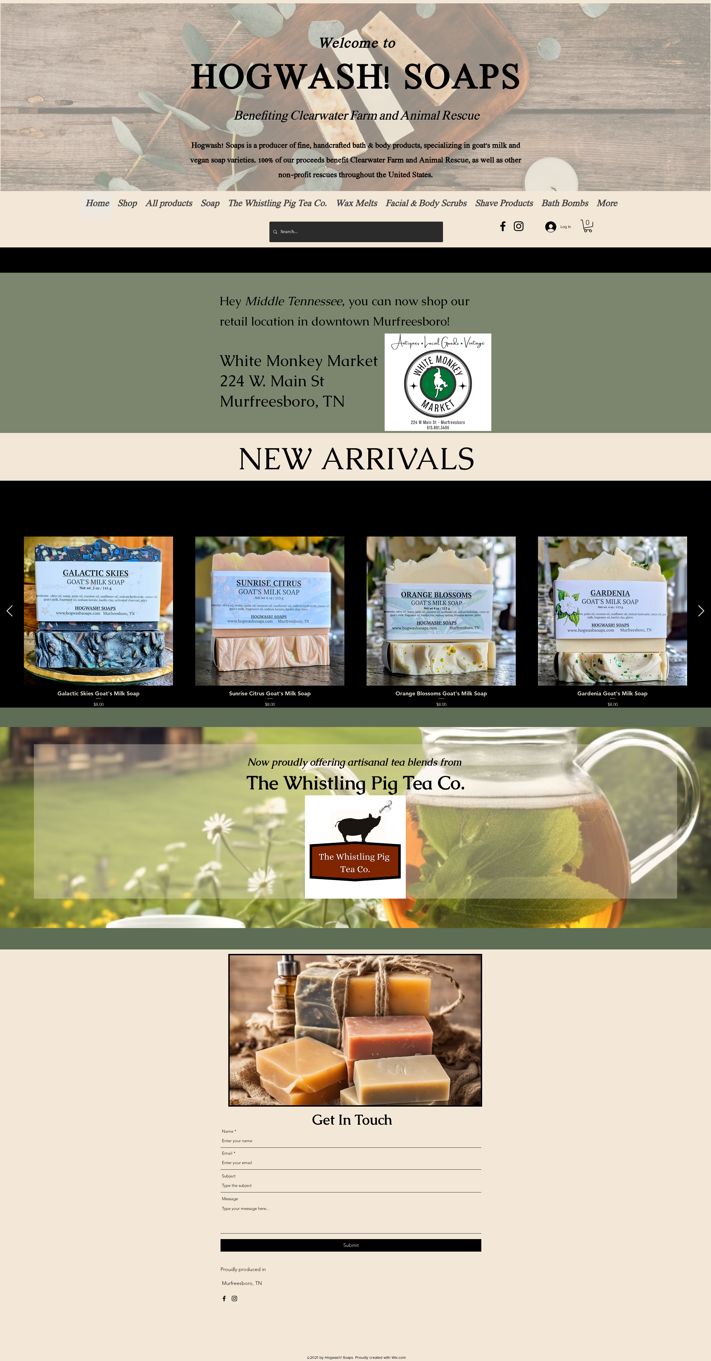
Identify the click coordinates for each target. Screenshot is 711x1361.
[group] (355, 622)
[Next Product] (701, 610)
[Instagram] (518, 226)
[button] (587, 226)
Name (227, 1131)
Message (230, 1199)
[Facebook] (502, 226)
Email (227, 1153)
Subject (229, 1176)
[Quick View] (98, 611)
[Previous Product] (9, 610)
